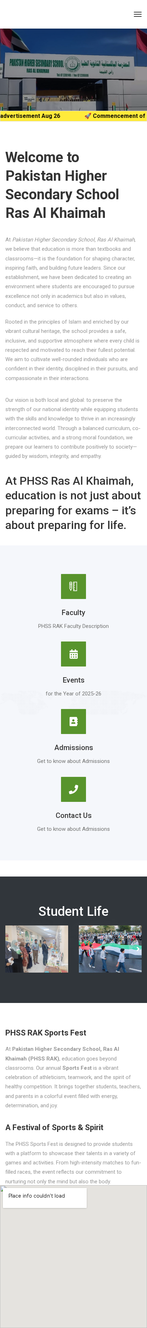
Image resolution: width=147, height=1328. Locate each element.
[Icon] (73, 794)
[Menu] (138, 14)
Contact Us (74, 815)
